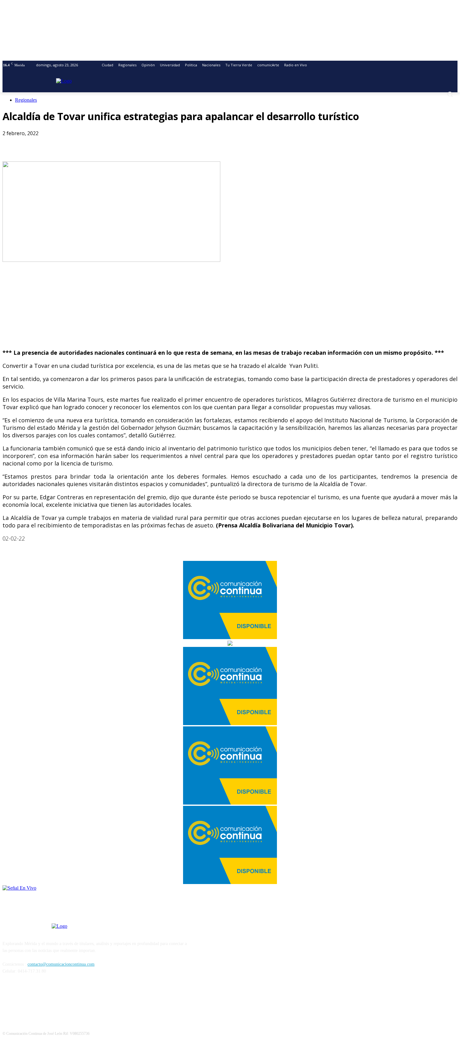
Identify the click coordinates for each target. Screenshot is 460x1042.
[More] (103, 143)
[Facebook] (13, 143)
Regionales (26, 100)
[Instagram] (24, 999)
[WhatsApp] (58, 143)
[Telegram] (80, 143)
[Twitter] (35, 143)
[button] (449, 94)
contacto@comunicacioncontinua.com (61, 964)
